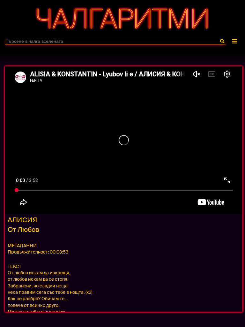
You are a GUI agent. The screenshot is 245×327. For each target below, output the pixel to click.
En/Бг (121, 55)
